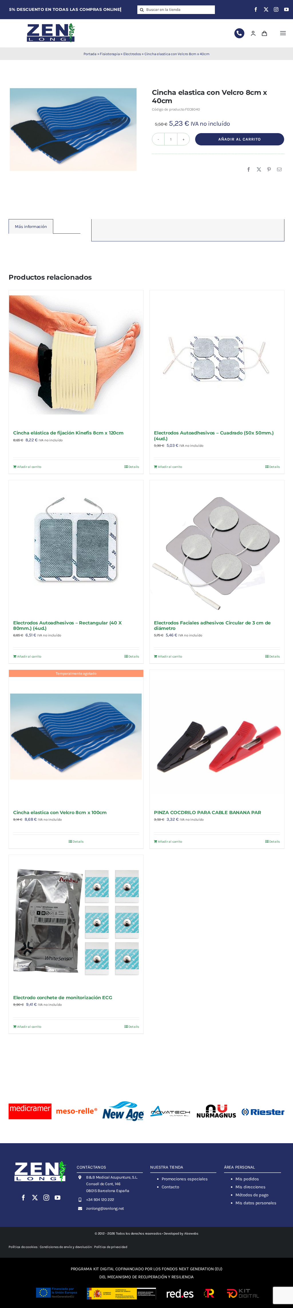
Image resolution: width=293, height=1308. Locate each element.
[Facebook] (248, 169)
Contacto (170, 1186)
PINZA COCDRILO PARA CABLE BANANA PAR (207, 812)
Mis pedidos (247, 1178)
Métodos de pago (251, 1194)
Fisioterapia (110, 54)
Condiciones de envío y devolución (66, 1247)
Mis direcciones (250, 1186)
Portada (90, 54)
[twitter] (266, 9)
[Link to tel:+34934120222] (239, 33)
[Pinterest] (269, 169)
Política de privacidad (110, 1247)
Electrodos (132, 54)
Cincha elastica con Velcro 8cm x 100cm (60, 812)
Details (133, 467)
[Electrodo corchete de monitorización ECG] (76, 922)
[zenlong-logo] (51, 22)
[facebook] (256, 9)
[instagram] (276, 9)
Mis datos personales (255, 1202)
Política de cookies (23, 1247)
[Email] (279, 169)
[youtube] (286, 9)
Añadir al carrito (239, 139)
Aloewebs (191, 1233)
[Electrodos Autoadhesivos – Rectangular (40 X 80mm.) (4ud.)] (76, 547)
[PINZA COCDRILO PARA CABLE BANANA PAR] (217, 737)
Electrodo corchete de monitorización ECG (62, 997)
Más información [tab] (31, 226)
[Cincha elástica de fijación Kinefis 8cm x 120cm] (76, 357)
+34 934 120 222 (100, 1199)
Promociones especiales (184, 1178)
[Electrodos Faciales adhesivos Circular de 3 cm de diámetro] (217, 547)
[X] (259, 169)
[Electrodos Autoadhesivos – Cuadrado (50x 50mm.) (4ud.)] (217, 357)
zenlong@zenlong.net (105, 1208)
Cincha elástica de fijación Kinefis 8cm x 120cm (68, 433)
